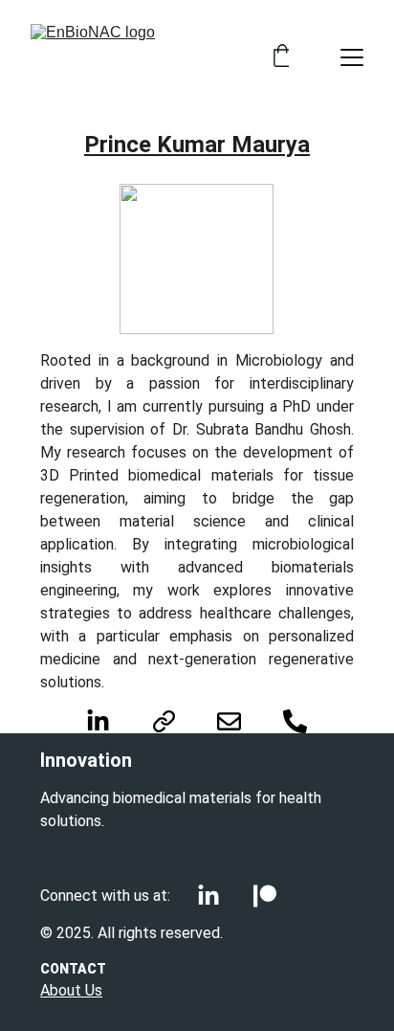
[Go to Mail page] (238, 721)
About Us (71, 990)
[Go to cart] (282, 57)
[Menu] (351, 57)
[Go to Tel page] (295, 721)
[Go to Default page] (173, 721)
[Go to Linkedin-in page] (107, 721)
